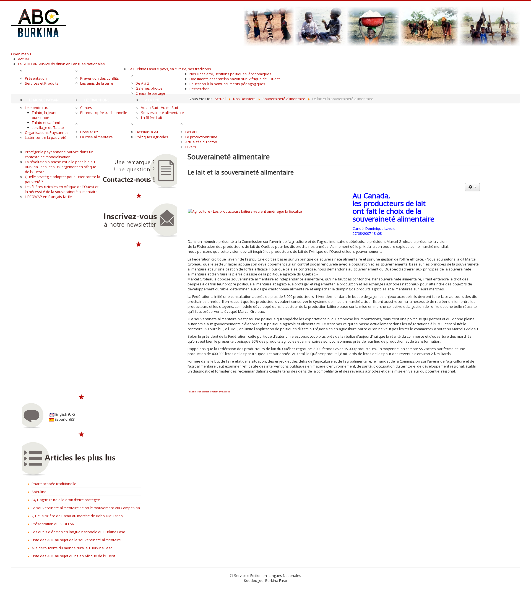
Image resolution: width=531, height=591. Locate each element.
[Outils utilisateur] (472, 187)
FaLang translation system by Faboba (209, 391)
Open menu (21, 53)
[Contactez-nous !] (139, 171)
